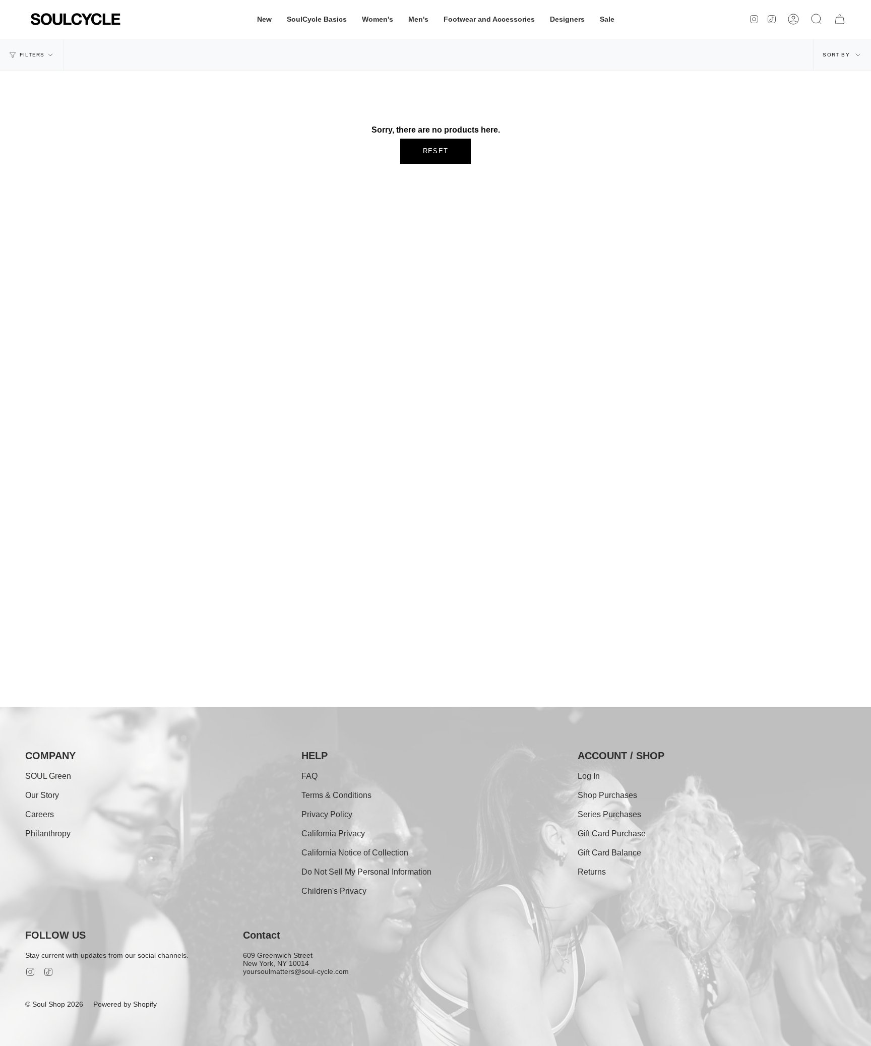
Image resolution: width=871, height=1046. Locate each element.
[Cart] (839, 19)
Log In (589, 776)
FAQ (309, 776)
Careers (39, 814)
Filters (32, 54)
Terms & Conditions (336, 795)
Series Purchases (609, 814)
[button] (264, 19)
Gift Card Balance (609, 852)
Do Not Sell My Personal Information (366, 872)
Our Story (42, 795)
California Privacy (333, 833)
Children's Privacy (333, 891)
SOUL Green (48, 776)
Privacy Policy (326, 814)
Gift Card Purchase (612, 833)
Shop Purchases (607, 795)
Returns (592, 872)
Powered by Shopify (125, 1004)
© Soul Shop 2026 (54, 1004)
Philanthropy (48, 833)
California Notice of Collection (354, 852)
